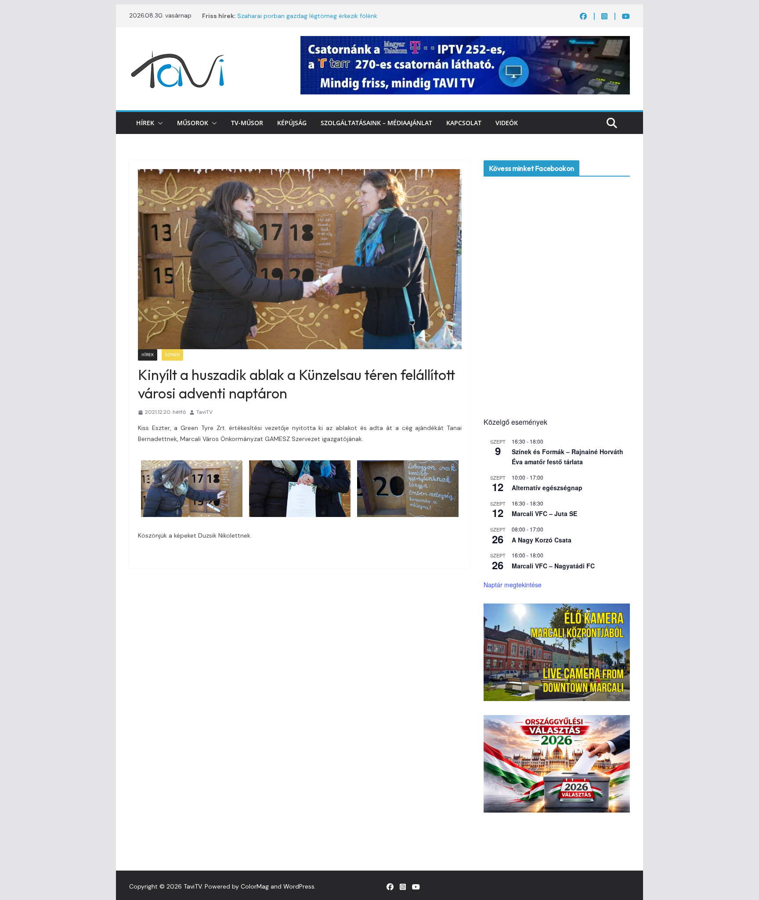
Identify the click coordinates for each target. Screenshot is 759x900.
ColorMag (255, 886)
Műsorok (192, 123)
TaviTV (204, 412)
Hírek (145, 123)
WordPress (298, 886)
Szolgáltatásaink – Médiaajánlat (376, 123)
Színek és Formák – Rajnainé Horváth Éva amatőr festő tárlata (567, 456)
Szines (172, 355)
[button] (158, 123)
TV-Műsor (247, 123)
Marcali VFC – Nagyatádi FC (553, 565)
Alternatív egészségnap (547, 487)
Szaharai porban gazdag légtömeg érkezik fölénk (307, 16)
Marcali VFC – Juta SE (544, 513)
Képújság (292, 123)
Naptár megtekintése (513, 584)
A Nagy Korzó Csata (541, 539)
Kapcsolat (463, 123)
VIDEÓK (506, 123)
